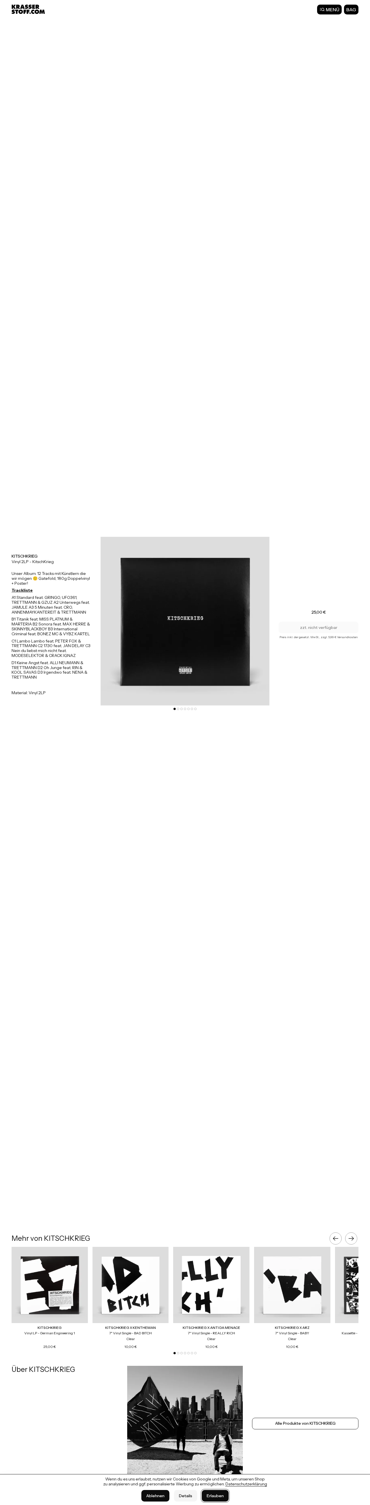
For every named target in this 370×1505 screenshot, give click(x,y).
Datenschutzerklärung (246, 1484)
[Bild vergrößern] (185, 621)
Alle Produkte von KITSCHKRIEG (305, 1423)
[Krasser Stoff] (29, 9)
